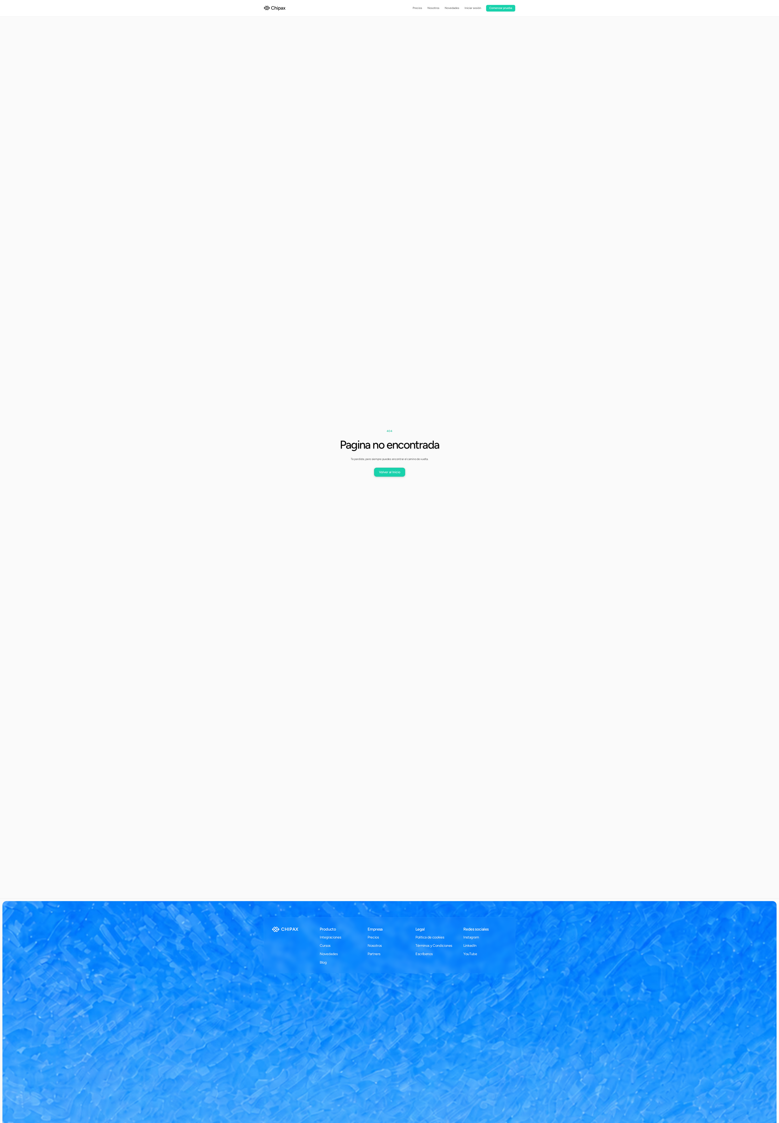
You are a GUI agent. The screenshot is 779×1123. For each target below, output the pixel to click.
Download (425, 946)
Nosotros (375, 945)
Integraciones (330, 937)
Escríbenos (424, 954)
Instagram (471, 937)
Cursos (325, 945)
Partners (374, 954)
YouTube (470, 954)
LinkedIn (470, 945)
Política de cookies (429, 937)
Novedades (329, 954)
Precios (373, 937)
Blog (323, 962)
